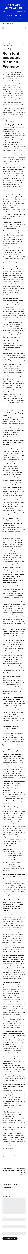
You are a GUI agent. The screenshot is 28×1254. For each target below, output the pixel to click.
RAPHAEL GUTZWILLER (14, 6)
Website (4, 1231)
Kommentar (6, 1196)
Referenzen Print (8, 1160)
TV (20, 15)
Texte (15, 15)
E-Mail (4, 1224)
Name (4, 1216)
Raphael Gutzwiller (10, 1156)
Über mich (9, 15)
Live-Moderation (18, 19)
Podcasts (8, 19)
